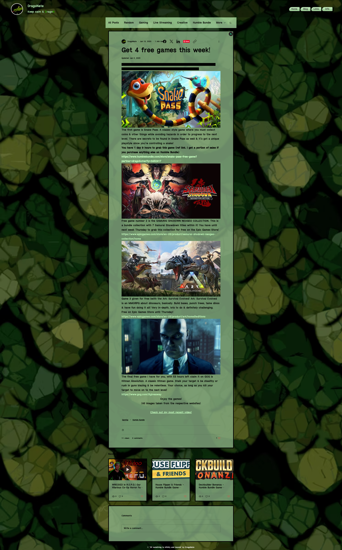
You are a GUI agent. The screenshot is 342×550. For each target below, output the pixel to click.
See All (231, 454)
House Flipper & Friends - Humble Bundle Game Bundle (170, 486)
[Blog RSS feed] (231, 34)
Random (129, 22)
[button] (327, 9)
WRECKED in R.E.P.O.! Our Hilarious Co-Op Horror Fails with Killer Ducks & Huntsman (127, 486)
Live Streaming (162, 22)
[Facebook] (164, 41)
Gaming (143, 22)
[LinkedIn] (178, 41)
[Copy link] (194, 41)
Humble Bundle (202, 22)
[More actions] (218, 41)
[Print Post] (123, 430)
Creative (182, 22)
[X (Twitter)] (171, 41)
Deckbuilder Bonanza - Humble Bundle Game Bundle (211, 486)
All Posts (113, 22)
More (219, 22)
